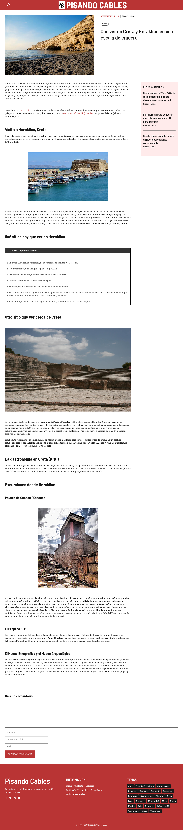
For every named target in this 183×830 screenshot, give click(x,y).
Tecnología (133, 811)
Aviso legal (96, 790)
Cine (130, 786)
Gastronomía (146, 796)
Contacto (78, 786)
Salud (159, 806)
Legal (130, 801)
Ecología (144, 791)
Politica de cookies (75, 794)
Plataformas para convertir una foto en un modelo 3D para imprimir (158, 118)
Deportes (132, 791)
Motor (173, 801)
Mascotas (140, 801)
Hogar (169, 796)
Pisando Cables (96, 5)
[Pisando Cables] (62, 5)
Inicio (69, 786)
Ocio (140, 806)
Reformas (149, 806)
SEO (167, 806)
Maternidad (153, 801)
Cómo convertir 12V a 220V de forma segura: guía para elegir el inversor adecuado (159, 96)
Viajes (104, 23)
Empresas (132, 796)
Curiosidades (163, 786)
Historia (159, 796)
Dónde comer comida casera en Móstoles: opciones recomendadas (158, 139)
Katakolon (26, 110)
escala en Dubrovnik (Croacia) (77, 113)
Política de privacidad (77, 790)
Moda (164, 801)
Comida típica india (145, 786)
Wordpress (155, 811)
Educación (168, 791)
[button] (8, 5)
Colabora (90, 786)
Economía (155, 791)
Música (131, 806)
